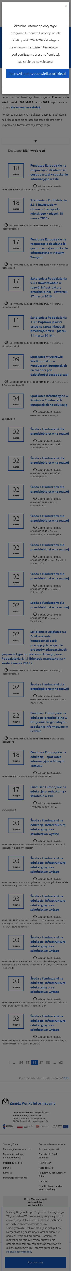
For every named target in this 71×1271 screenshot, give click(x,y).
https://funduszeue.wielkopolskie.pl (37, 73)
